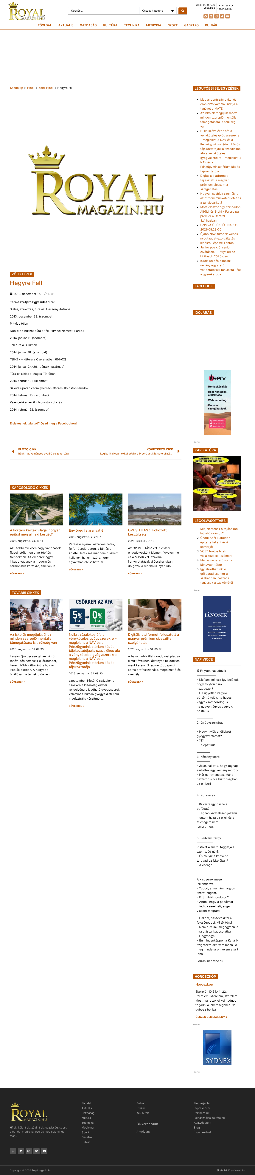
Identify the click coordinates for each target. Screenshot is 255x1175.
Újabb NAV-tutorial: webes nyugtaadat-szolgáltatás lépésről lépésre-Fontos (219, 238)
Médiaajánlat (202, 1103)
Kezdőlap (16, 88)
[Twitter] (222, 16)
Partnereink (201, 1113)
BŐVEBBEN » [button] (17, 573)
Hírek (31, 88)
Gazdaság (88, 25)
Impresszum (202, 1108)
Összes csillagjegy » (211, 1016)
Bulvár (211, 25)
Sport (173, 25)
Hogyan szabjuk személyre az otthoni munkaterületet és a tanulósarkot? (220, 198)
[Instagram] (216, 16)
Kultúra (110, 25)
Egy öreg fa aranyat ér (87, 530)
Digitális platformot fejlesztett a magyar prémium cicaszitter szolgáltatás (153, 639)
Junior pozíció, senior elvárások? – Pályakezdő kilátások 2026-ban (217, 251)
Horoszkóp (204, 984)
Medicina (153, 25)
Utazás (140, 1108)
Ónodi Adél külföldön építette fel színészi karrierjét (215, 542)
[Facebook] (205, 16)
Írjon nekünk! (202, 1132)
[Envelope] (227, 16)
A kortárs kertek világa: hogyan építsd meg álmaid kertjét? (35, 532)
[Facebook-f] (13, 1151)
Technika (132, 25)
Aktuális (65, 25)
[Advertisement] (127, 57)
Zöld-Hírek (46, 88)
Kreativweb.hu (236, 1170)
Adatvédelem (202, 1122)
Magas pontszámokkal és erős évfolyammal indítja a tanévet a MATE (219, 104)
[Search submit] (182, 10)
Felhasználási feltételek (209, 1118)
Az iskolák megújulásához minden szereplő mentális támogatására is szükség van (33, 639)
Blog (197, 1127)
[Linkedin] (211, 16)
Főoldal (45, 25)
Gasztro (191, 25)
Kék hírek (142, 1113)
